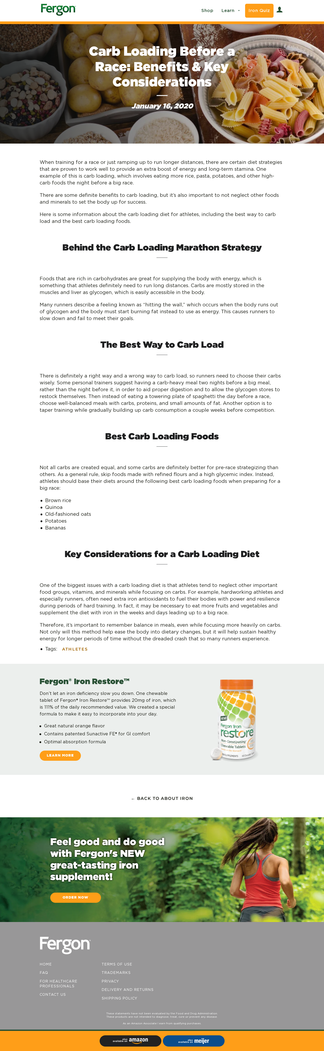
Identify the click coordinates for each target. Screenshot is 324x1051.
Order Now (75, 897)
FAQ (44, 973)
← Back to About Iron (162, 798)
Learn (229, 11)
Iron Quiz (259, 11)
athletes (75, 649)
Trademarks (116, 973)
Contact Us (53, 994)
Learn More (60, 755)
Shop (207, 11)
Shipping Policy (119, 998)
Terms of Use (117, 964)
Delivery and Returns (128, 990)
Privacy (110, 981)
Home (46, 964)
